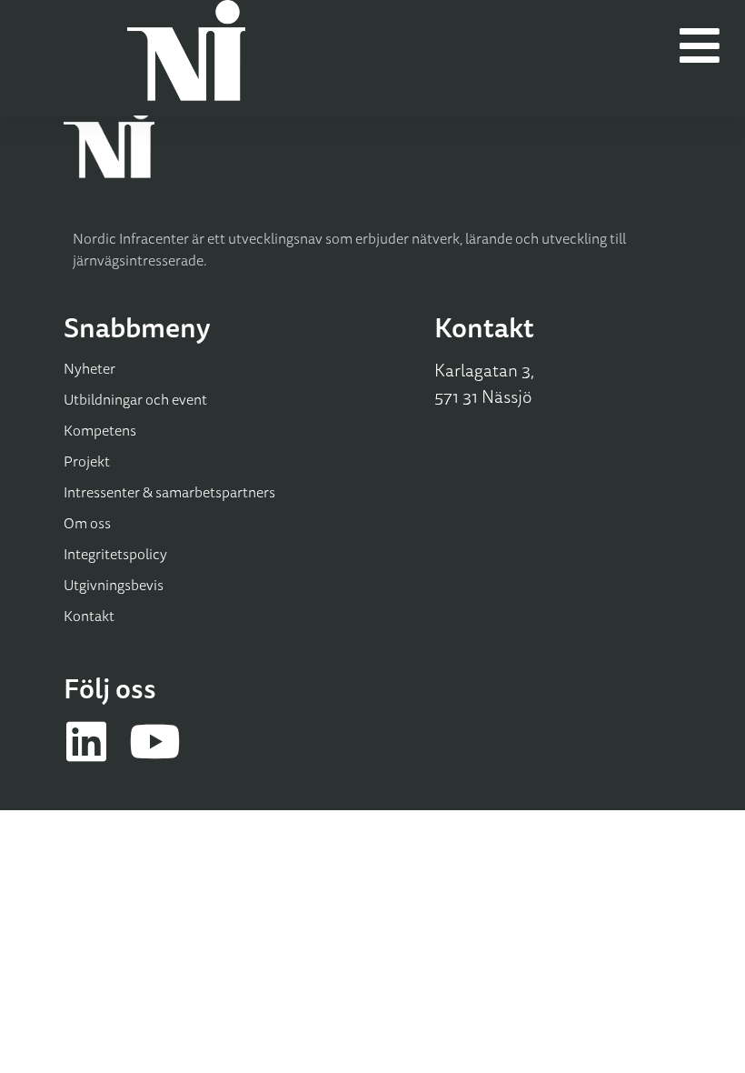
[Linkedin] (86, 741)
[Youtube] (154, 741)
